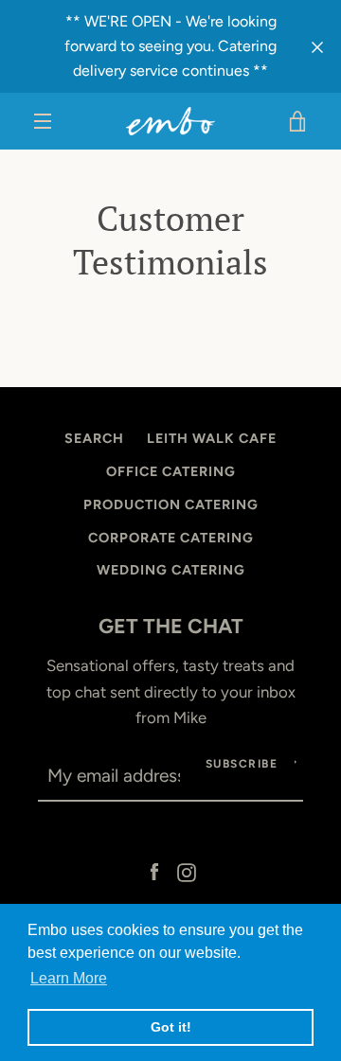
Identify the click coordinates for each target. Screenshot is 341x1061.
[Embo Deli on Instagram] (186, 870)
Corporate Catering (171, 537)
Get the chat (171, 625)
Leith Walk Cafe (212, 438)
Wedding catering (171, 569)
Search (94, 438)
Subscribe (242, 763)
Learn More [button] (68, 978)
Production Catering (171, 504)
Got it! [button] (171, 1026)
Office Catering (171, 471)
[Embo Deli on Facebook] (154, 870)
